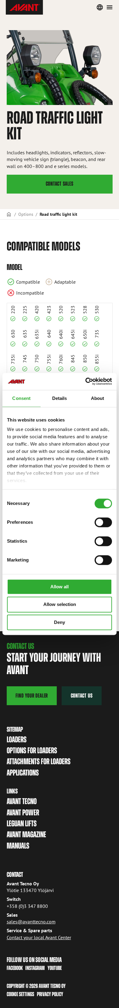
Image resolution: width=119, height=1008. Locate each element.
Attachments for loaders (38, 761)
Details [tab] (59, 398)
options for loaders (32, 750)
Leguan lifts (22, 823)
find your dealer (32, 695)
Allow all (59, 586)
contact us (82, 695)
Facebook (15, 968)
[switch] (103, 522)
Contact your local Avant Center (39, 937)
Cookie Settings (20, 994)
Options (25, 214)
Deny (59, 622)
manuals (18, 845)
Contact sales (60, 183)
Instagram (35, 968)
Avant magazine (26, 834)
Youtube (55, 968)
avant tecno (22, 801)
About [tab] (97, 398)
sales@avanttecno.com (31, 922)
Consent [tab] (21, 398)
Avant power (23, 812)
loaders (17, 739)
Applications (23, 772)
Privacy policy (50, 994)
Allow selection (59, 604)
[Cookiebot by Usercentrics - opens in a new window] (85, 381)
